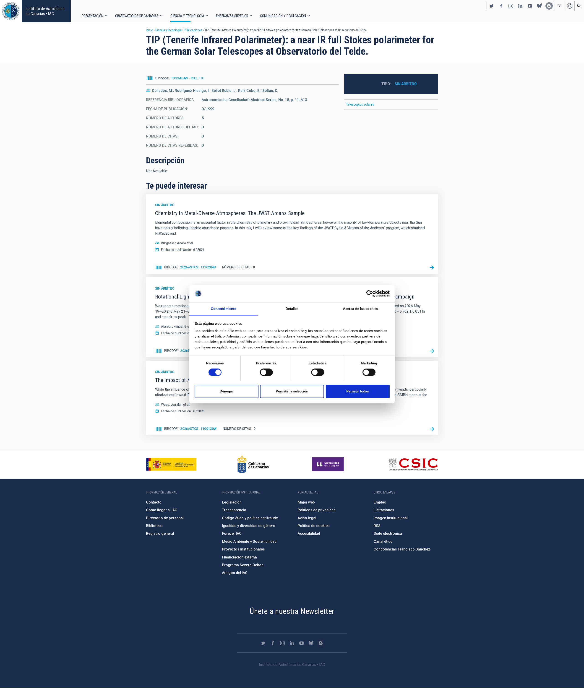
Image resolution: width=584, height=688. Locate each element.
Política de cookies (314, 526)
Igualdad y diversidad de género (248, 526)
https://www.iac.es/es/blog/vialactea (549, 6)
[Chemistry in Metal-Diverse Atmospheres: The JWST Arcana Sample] (432, 267)
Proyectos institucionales (243, 549)
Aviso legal (307, 518)
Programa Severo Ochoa (242, 565)
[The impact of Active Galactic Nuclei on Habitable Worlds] (432, 429)
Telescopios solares (360, 104)
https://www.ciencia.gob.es (171, 464)
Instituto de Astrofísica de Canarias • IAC (45, 11)
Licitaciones (384, 510)
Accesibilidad (309, 533)
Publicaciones (193, 30)
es (559, 6)
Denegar (226, 391)
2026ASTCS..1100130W (198, 429)
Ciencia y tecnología (187, 16)
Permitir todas (357, 391)
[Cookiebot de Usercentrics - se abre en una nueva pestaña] (370, 293)
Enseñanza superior (232, 16)
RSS (377, 526)
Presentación (92, 16)
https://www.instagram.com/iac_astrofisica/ (511, 6)
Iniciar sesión (569, 6)
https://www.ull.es (328, 464)
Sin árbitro (406, 84)
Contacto (154, 502)
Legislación (232, 502)
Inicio (149, 30)
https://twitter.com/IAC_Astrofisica (491, 6)
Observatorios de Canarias (137, 16)
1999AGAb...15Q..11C (187, 78)
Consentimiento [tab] (223, 309)
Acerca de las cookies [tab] (360, 309)
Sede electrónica (388, 533)
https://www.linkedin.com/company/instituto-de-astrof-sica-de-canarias (520, 6)
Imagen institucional (391, 518)
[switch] (266, 372)
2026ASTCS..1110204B (198, 267)
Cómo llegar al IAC (161, 510)
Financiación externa (239, 557)
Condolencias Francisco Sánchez (402, 549)
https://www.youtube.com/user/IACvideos (530, 6)
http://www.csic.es (413, 464)
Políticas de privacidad (317, 510)
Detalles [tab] (292, 309)
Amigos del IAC (235, 573)
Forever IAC (232, 533)
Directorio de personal (165, 518)
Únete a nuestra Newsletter (292, 611)
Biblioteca (154, 526)
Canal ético (383, 541)
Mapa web (306, 502)
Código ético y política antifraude (250, 518)
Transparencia (234, 510)
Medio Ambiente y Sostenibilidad (249, 541)
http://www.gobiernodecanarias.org (253, 464)
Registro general (160, 533)
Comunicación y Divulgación (283, 16)
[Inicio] (11, 11)
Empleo (380, 502)
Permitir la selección (292, 391)
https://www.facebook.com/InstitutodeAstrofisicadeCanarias (501, 6)
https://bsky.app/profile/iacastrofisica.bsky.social (539, 6)
